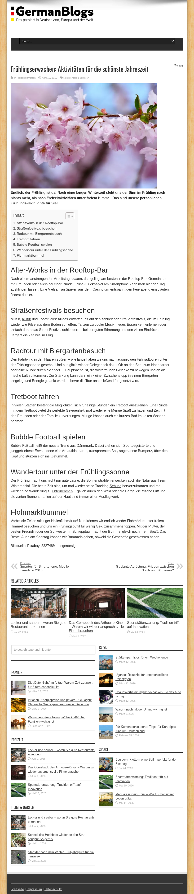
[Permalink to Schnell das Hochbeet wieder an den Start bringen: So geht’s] (18, 846)
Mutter (153, 526)
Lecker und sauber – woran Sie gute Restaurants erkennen (38, 625)
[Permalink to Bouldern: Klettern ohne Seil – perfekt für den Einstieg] (106, 770)
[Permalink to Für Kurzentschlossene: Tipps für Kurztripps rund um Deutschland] (106, 738)
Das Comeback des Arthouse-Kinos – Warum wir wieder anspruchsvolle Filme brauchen (96, 627)
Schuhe (115, 486)
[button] (67, 216)
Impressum (34, 889)
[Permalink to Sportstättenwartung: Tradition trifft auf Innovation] (155, 617)
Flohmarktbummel (30, 255)
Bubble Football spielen (34, 244)
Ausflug (104, 496)
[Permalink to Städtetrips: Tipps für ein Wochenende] (106, 668)
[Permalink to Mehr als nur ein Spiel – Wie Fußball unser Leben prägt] (106, 805)
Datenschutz (53, 889)
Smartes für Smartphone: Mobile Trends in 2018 (44, 567)
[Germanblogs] (52, 18)
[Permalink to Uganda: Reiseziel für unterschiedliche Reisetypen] (106, 686)
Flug (49, 335)
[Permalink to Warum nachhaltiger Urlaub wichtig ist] (106, 720)
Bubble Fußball (22, 445)
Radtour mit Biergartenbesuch (39, 233)
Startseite (17, 889)
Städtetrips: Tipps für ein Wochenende (141, 657)
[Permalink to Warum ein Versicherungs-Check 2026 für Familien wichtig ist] (18, 728)
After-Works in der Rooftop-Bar (40, 223)
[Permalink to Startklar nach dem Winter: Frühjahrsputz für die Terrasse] (18, 863)
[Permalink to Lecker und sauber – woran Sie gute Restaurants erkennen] (38, 617)
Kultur (26, 319)
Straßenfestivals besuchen (37, 228)
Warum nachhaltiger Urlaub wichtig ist (141, 709)
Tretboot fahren (28, 239)
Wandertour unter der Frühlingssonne (45, 250)
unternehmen (62, 491)
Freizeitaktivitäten (26, 77)
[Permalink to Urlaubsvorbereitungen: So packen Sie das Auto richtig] (106, 703)
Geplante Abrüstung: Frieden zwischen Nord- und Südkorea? (145, 567)
